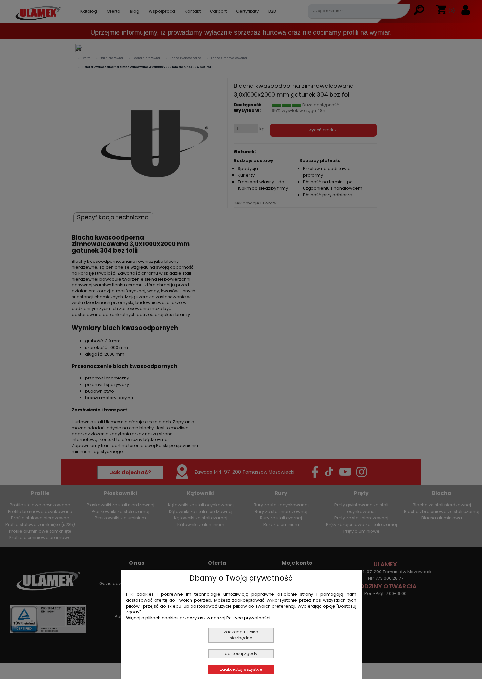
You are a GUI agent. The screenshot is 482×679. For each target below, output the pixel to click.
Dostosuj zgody (241, 653)
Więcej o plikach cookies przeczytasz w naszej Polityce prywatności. (198, 618)
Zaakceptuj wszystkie (241, 669)
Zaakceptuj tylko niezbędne (241, 635)
